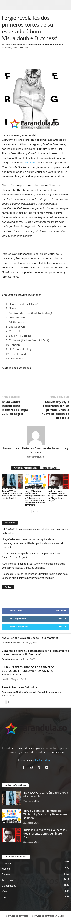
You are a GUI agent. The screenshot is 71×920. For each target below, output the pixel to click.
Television (7, 880)
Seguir (62, 618)
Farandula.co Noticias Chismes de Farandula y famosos (34, 44)
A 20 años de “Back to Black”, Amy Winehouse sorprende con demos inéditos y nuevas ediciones (33, 565)
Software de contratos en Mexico (48, 915)
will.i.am (30, 162)
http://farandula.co (35, 457)
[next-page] (38, 511)
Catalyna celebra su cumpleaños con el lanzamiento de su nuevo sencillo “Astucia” (35, 652)
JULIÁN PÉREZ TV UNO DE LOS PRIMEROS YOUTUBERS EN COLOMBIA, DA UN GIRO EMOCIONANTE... (28, 670)
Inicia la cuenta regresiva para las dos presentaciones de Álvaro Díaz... (45, 833)
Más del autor (50, 467)
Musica (29, 487)
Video (5, 891)
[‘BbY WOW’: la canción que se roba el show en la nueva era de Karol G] (12, 481)
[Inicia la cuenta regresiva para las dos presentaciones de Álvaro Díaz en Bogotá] (58, 481)
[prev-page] (33, 511)
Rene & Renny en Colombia (19, 687)
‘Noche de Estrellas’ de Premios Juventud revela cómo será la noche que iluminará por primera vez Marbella (35, 576)
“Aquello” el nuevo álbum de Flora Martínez (30, 638)
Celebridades (9, 487)
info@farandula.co (43, 760)
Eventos (6, 874)
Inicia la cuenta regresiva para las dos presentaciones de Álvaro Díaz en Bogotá (57, 496)
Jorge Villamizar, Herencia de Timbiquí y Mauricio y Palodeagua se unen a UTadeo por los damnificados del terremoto (35, 498)
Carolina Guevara (11, 642)
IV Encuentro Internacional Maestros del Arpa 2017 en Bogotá (15, 408)
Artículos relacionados (25, 467)
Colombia (53, 487)
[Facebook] (5, 61)
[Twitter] (14, 61)
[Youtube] (47, 767)
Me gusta (61, 610)
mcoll (5, 679)
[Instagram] (32, 767)
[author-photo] (35, 435)
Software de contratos (17, 915)
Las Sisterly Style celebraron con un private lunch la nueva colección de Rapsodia (55, 410)
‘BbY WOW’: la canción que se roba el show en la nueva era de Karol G (12, 494)
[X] (40, 767)
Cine (4, 897)
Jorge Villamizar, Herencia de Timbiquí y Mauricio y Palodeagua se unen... (45, 814)
